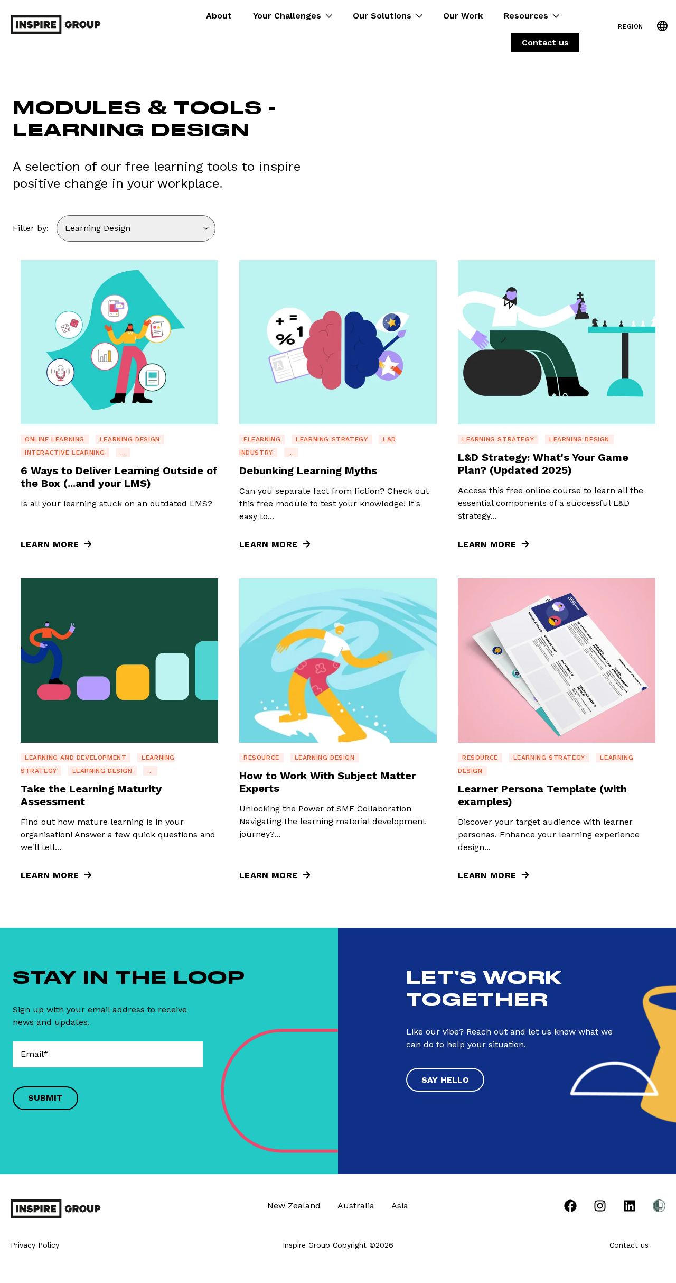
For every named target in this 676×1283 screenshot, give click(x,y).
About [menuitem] (219, 16)
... (123, 452)
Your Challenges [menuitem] (287, 16)
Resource (261, 757)
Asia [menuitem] (399, 1206)
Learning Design (130, 439)
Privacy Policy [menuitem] (35, 1245)
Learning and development (75, 757)
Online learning (54, 439)
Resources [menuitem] (526, 16)
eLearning (261, 439)
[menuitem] (570, 1207)
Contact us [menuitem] (545, 43)
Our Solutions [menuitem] (382, 16)
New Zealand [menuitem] (294, 1206)
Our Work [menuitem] (463, 16)
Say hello (445, 1080)
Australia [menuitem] (355, 1206)
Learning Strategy (332, 439)
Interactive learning (65, 452)
